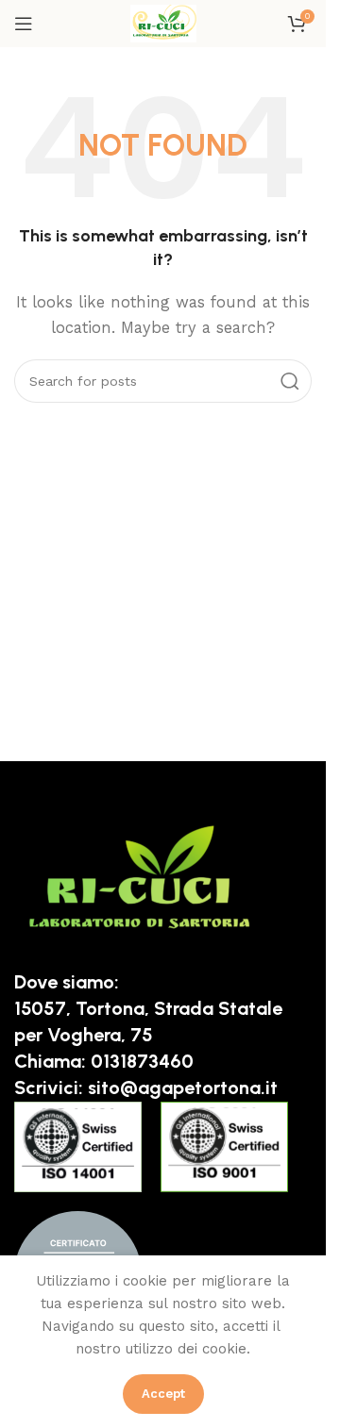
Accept (163, 1393)
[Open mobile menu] (23, 23)
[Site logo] (163, 22)
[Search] (290, 381)
